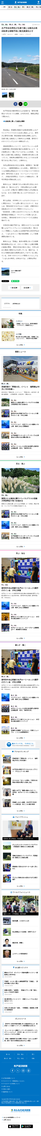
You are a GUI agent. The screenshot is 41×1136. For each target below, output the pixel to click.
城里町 (16, 34)
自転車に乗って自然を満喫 (14, 121)
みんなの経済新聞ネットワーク (20, 1110)
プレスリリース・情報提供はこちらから (13, 1081)
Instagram (23, 1071)
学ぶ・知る (22, 24)
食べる (10, 7)
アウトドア (28, 34)
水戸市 (4, 34)
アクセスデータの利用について (11, 1083)
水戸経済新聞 (21, 2)
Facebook (12, 1071)
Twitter (18, 1071)
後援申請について (7, 1092)
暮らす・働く (30, 7)
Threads (28, 1071)
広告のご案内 (6, 1089)
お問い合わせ (6, 1086)
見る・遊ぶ (17, 7)
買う (23, 7)
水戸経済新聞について (9, 1078)
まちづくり (10, 34)
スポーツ (22, 34)
